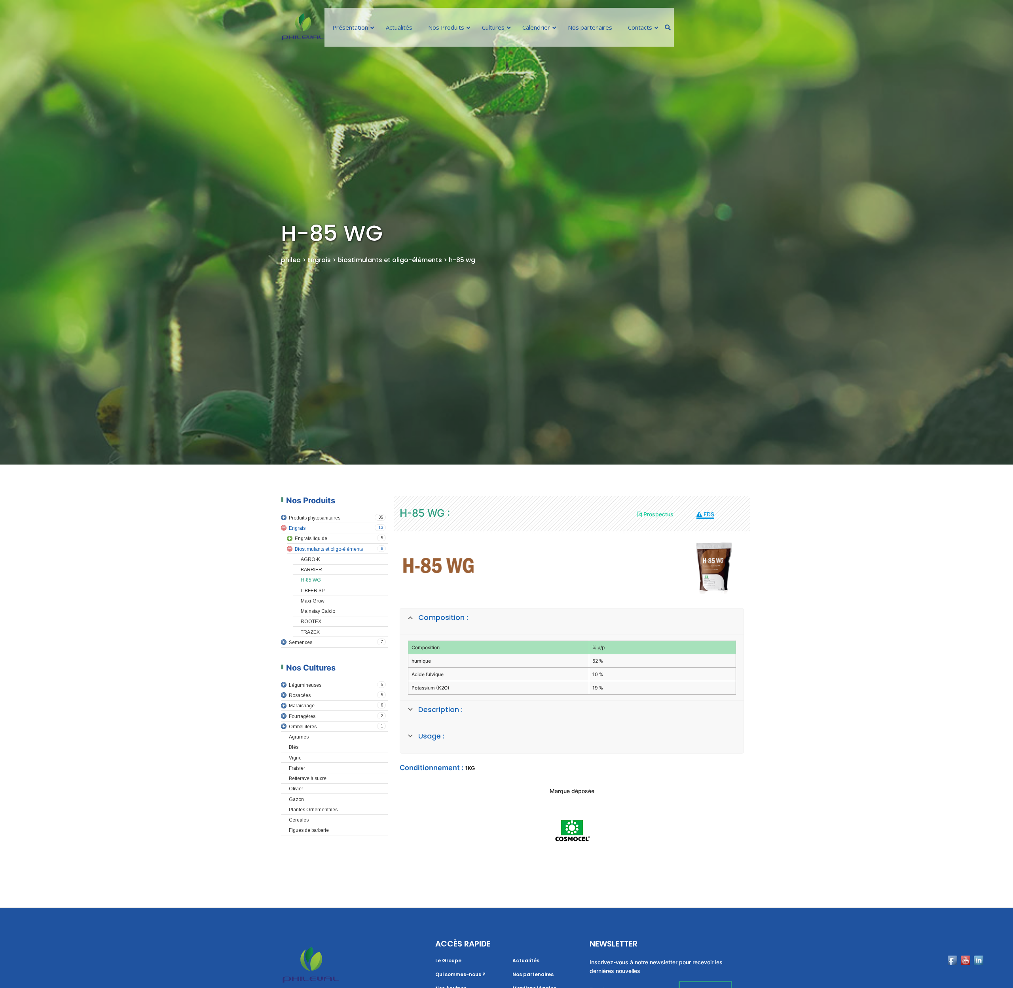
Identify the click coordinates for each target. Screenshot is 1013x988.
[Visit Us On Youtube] (965, 972)
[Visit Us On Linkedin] (978, 972)
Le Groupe (448, 960)
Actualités (525, 960)
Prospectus (657, 514)
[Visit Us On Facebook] (952, 972)
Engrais (319, 259)
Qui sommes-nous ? (460, 974)
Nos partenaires (533, 974)
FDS (708, 514)
